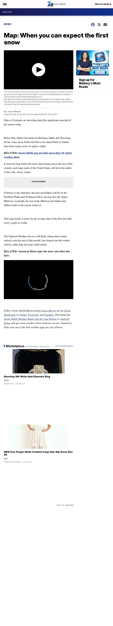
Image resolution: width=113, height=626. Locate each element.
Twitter (23, 314)
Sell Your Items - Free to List (37, 347)
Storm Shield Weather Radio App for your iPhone (30, 319)
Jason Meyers (49, 310)
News (7, 24)
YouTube (49, 314)
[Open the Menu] (4, 4)
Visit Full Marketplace (64, 346)
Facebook (33, 314)
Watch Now (102, 4)
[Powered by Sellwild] (69, 505)
